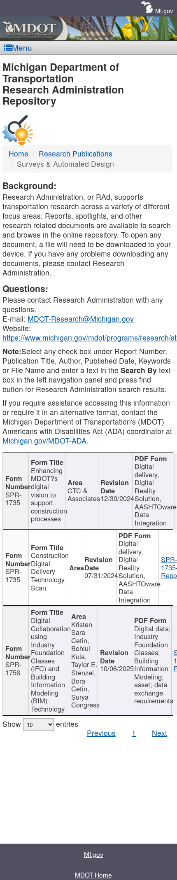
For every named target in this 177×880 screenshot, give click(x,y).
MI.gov (164, 10)
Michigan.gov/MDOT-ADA (44, 440)
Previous (101, 733)
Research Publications (75, 153)
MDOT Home (93, 874)
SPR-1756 (13, 668)
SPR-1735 (13, 499)
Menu (22, 47)
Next (159, 733)
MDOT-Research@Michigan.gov (81, 318)
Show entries (40, 724)
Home (18, 153)
